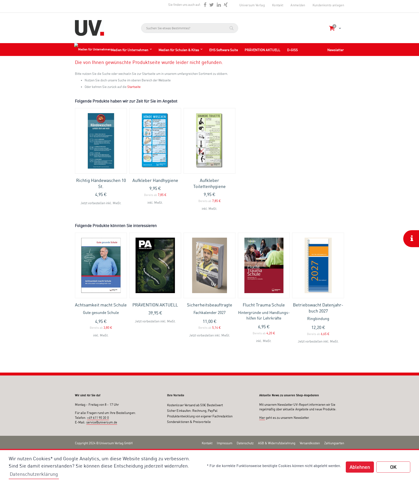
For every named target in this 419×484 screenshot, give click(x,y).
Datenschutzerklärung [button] (34, 474)
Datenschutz (245, 443)
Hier (262, 418)
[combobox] (189, 28)
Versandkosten (310, 443)
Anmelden (297, 5)
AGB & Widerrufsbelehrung (276, 443)
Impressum (224, 443)
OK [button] (393, 467)
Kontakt (277, 5)
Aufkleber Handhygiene (155, 180)
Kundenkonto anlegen (328, 5)
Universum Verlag (252, 5)
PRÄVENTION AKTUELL (155, 304)
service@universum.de (101, 422)
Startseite (134, 87)
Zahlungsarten (334, 443)
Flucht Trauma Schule (264, 311)
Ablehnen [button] (360, 467)
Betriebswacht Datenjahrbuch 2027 (318, 311)
